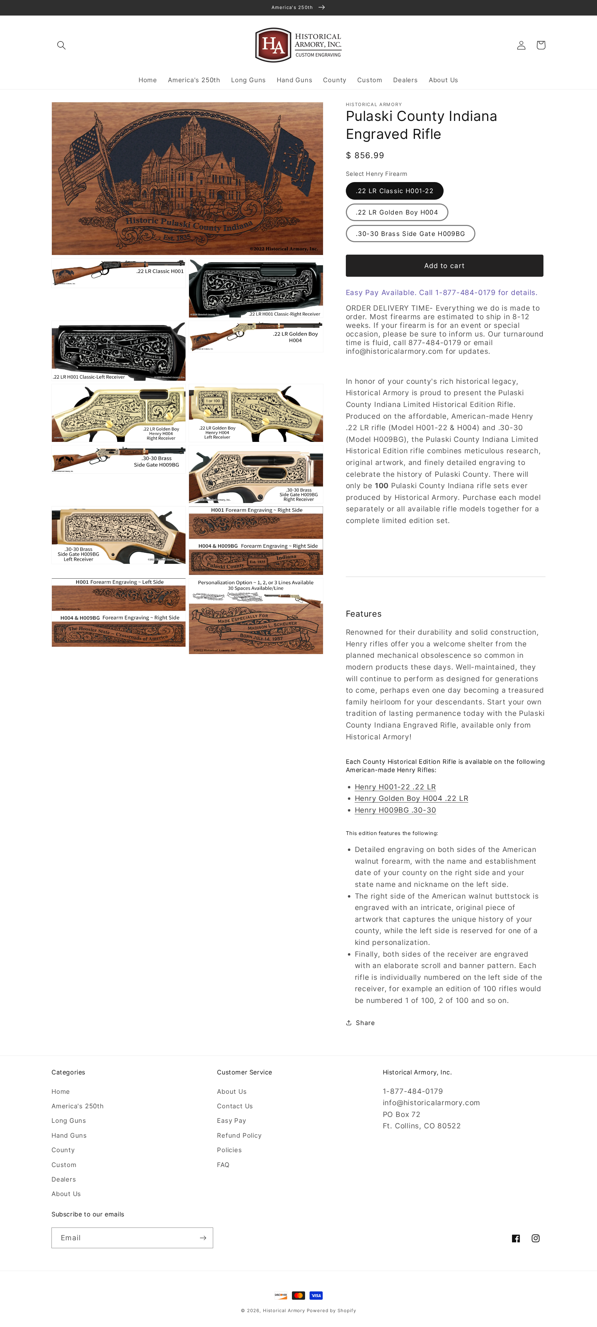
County (63, 1150)
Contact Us (235, 1106)
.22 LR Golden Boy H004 (397, 212)
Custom (64, 1164)
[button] (61, 45)
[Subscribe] (203, 1238)
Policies (229, 1150)
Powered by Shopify (331, 1310)
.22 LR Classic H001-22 (395, 191)
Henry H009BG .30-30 (395, 810)
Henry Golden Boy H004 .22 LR (411, 798)
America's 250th (77, 1106)
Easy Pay (231, 1120)
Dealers (63, 1179)
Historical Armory (284, 1310)
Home (60, 1091)
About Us (66, 1193)
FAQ (223, 1164)
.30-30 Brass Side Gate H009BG (411, 233)
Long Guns (68, 1120)
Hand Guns (69, 1135)
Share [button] (365, 1022)
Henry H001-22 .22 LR (395, 786)
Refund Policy (239, 1135)
